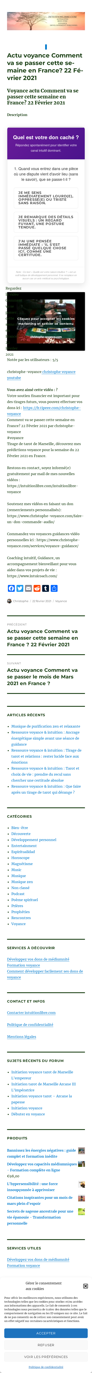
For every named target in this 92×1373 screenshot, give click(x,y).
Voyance (61, 601)
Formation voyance (23, 965)
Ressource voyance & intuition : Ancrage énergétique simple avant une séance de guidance (45, 738)
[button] (85, 1286)
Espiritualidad (23, 852)
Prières (17, 906)
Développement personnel (33, 840)
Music (16, 870)
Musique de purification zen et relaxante (45, 726)
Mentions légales (21, 1037)
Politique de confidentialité (46, 1367)
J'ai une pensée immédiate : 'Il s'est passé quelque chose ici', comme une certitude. (42, 248)
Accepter (46, 1333)
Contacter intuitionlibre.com (31, 1012)
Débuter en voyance (28, 1114)
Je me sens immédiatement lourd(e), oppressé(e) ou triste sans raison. (45, 198)
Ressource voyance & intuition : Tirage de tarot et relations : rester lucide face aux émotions (46, 756)
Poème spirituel (24, 900)
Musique (18, 876)
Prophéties (20, 912)
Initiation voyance (26, 1108)
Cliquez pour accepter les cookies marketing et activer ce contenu (46, 321)
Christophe (20, 601)
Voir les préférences (46, 1357)
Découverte (21, 834)
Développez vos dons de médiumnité (38, 959)
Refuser (46, 1345)
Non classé (20, 888)
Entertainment (24, 846)
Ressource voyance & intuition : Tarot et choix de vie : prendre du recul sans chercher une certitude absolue (45, 774)
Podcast (18, 894)
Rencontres (21, 918)
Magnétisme (22, 864)
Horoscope (20, 858)
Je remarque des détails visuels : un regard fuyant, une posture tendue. (45, 222)
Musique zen (22, 882)
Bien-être (19, 828)
